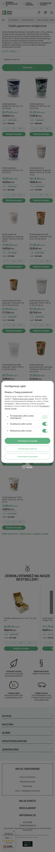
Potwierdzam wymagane (27, 456)
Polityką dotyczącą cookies (23, 399)
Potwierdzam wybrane (27, 449)
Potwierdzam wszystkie (27, 441)
